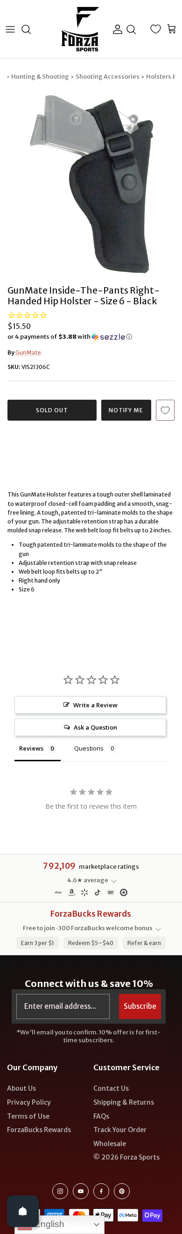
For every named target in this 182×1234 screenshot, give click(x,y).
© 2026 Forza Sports (126, 1157)
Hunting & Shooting (40, 76)
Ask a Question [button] (95, 727)
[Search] (31, 29)
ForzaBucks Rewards (39, 1130)
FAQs (101, 1116)
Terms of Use (28, 1116)
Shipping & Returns (123, 1102)
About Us (21, 1088)
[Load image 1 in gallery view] (91, 185)
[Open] (23, 1211)
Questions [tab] (89, 748)
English (48, 1224)
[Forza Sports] (80, 29)
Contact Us (111, 1088)
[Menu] (10, 29)
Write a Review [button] (95, 705)
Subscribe (140, 1006)
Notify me (126, 410)
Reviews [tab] (31, 748)
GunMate (28, 352)
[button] (91, 337)
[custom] (60, 1191)
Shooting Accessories (108, 76)
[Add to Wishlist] (165, 410)
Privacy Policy (29, 1102)
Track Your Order (120, 1130)
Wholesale (109, 1144)
